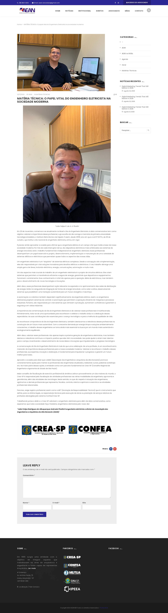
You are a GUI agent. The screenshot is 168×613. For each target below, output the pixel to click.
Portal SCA (104, 608)
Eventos (99, 11)
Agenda (125, 59)
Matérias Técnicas (43, 94)
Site (84, 503)
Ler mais (32, 568)
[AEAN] (27, 11)
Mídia (127, 11)
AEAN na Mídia (127, 53)
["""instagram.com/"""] (118, 3)
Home (57, 11)
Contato (139, 11)
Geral (124, 65)
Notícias (69, 11)
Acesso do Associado (137, 2)
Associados (114, 11)
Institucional (84, 11)
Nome (26, 503)
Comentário (29, 475)
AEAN (30, 94)
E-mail (56, 503)
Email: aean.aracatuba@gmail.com (47, 3)
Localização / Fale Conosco (29, 587)
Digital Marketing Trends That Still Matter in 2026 (135, 87)
